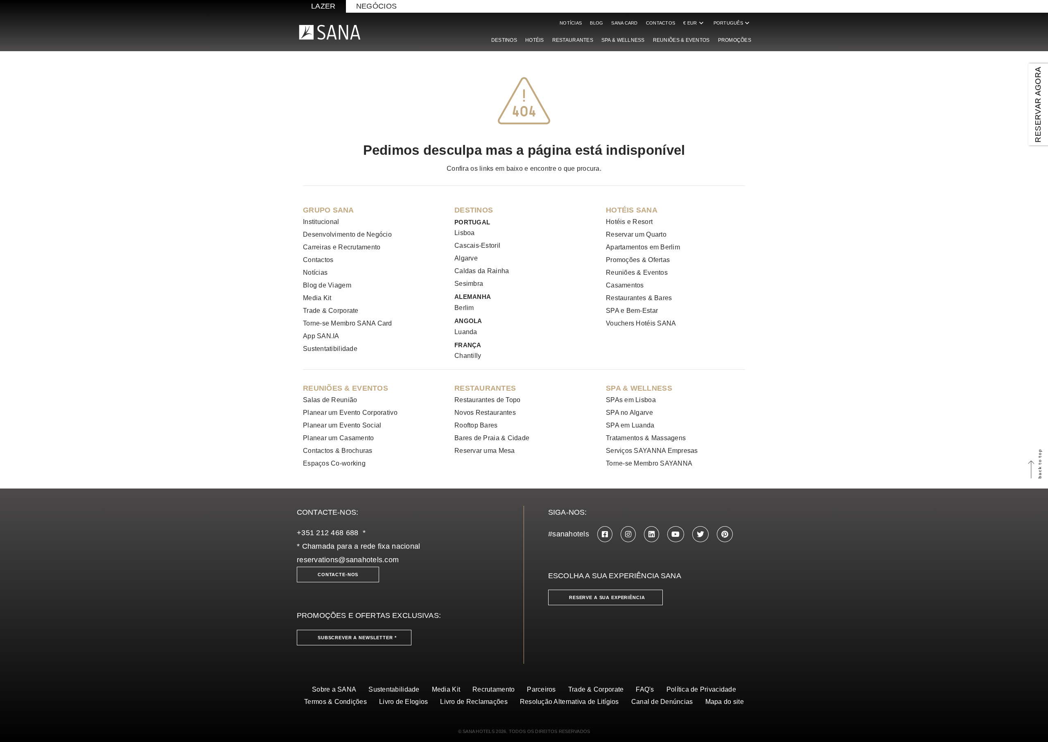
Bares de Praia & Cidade (491, 437)
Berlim (464, 307)
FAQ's (645, 689)
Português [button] (732, 23)
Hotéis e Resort (629, 221)
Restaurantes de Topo (487, 399)
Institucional (321, 221)
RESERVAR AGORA (1038, 104)
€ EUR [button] (694, 23)
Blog (596, 22)
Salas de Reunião (330, 399)
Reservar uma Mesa (484, 450)
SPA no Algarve (629, 412)
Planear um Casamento (338, 437)
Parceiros (541, 689)
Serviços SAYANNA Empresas (652, 450)
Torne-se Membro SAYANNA (649, 463)
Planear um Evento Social (342, 425)
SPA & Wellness (623, 40)
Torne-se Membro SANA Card (347, 323)
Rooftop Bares (476, 425)
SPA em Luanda (630, 425)
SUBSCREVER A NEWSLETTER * (357, 637)
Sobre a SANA (334, 689)
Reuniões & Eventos (681, 40)
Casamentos (625, 285)
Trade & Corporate (331, 310)
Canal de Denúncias (662, 701)
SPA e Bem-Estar (632, 310)
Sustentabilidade (393, 689)
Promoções (734, 40)
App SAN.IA (321, 336)
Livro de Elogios (403, 701)
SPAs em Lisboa (631, 399)
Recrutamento (493, 689)
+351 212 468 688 (327, 533)
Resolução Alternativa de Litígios (569, 701)
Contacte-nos (338, 574)
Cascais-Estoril (477, 245)
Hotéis (534, 40)
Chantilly (467, 355)
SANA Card (624, 22)
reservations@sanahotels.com (348, 560)
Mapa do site (724, 701)
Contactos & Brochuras (338, 450)
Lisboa (464, 232)
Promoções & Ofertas (638, 259)
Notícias (571, 22)
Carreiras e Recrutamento (341, 247)
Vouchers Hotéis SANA (641, 323)
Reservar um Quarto (636, 234)
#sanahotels (568, 534)
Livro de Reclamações (473, 701)
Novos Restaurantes (485, 412)
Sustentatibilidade (330, 348)
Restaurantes (572, 40)
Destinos (504, 40)
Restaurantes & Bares (639, 297)
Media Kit (317, 297)
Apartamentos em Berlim (643, 247)
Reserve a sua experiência (607, 597)
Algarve (466, 258)
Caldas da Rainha (481, 270)
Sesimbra (468, 283)
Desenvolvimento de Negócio (347, 234)
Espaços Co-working (334, 463)
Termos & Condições (335, 701)
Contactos (660, 22)
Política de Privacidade (701, 689)
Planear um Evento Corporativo (350, 412)
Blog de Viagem (327, 285)
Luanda (465, 331)
